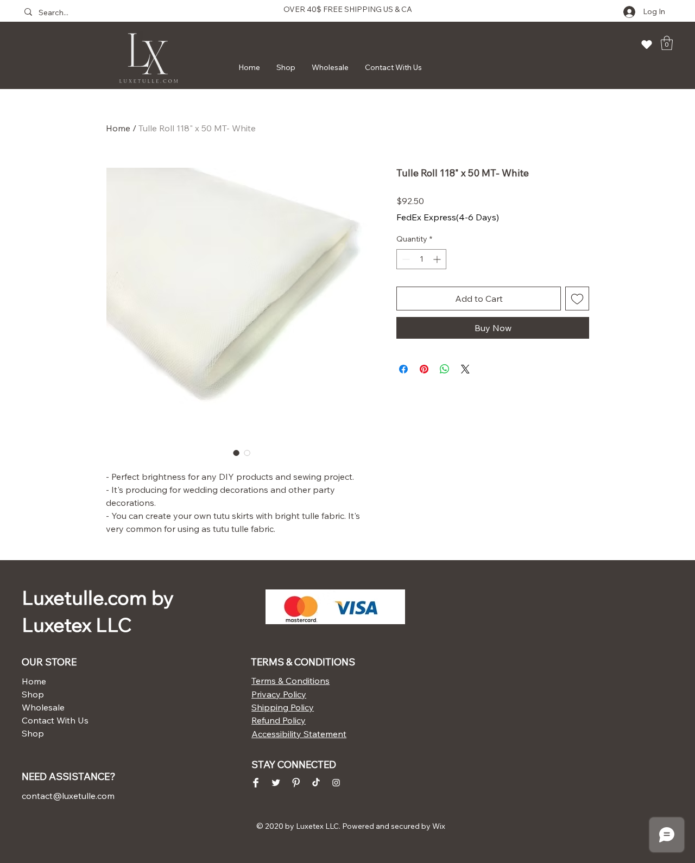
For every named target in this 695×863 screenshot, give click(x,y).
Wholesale (43, 707)
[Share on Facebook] (403, 369)
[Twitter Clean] (276, 783)
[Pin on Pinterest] (424, 369)
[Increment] (438, 259)
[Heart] (647, 44)
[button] (667, 43)
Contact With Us (55, 720)
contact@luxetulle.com (68, 795)
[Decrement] (405, 259)
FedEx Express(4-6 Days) (447, 217)
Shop (33, 694)
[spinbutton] (421, 259)
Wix (438, 826)
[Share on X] (465, 369)
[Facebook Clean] (256, 783)
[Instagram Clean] (336, 783)
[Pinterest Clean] (296, 783)
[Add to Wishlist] (577, 298)
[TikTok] (316, 783)
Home (118, 128)
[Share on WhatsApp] (444, 369)
